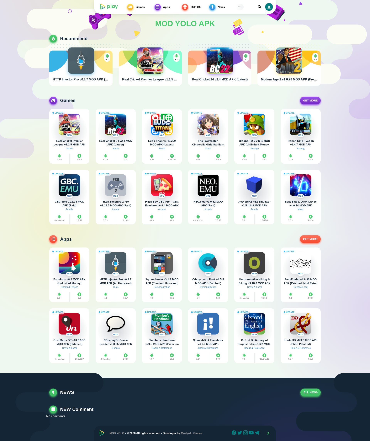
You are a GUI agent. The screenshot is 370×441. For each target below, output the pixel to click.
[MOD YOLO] (108, 7)
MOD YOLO (116, 433)
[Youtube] (252, 433)
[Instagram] (246, 433)
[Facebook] (234, 433)
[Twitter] (240, 433)
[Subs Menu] (240, 7)
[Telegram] (258, 433)
